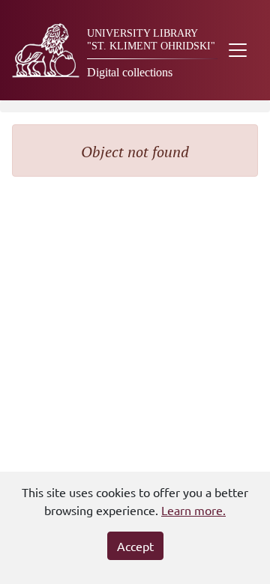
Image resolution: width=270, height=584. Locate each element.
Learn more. (193, 509)
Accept (135, 545)
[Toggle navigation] (238, 50)
